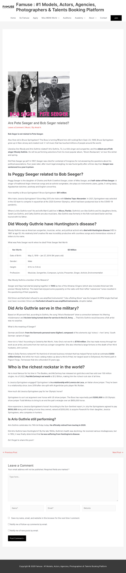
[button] (58, 18)
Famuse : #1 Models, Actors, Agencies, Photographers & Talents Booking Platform (60, 7)
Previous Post (10, 452)
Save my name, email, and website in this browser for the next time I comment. (45, 518)
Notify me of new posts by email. (24, 530)
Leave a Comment (16, 127)
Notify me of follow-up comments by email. (28, 524)
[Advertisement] (63, 53)
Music (27, 127)
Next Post (118, 452)
